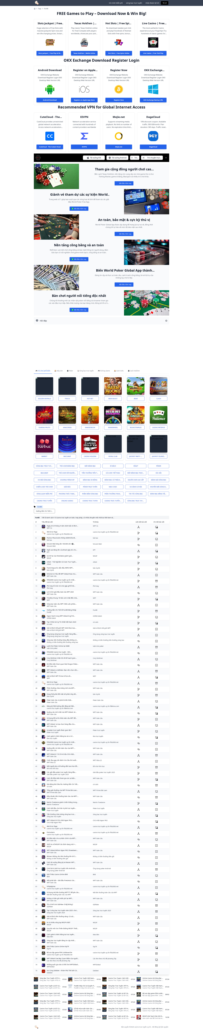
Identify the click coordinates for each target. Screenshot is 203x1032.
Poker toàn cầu (52, 702)
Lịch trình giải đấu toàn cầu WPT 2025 (60, 592)
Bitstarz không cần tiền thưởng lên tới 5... (61, 856)
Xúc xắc (159, 473)
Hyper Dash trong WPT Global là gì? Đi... (61, 616)
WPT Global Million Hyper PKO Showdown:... (62, 850)
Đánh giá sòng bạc (158, 480)
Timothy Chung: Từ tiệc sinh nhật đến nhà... (62, 598)
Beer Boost (112, 399)
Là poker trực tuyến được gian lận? (59, 730)
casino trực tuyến (44, 501)
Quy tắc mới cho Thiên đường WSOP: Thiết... (62, 928)
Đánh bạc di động (90, 480)
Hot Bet (90, 399)
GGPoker (50, 907)
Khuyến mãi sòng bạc (158, 487)
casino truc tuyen (90, 501)
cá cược (49, 624)
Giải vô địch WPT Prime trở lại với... (59, 676)
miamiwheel (113, 427)
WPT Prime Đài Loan (54, 792)
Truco (67, 399)
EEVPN (84, 117)
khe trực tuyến (52, 738)
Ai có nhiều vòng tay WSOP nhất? (58, 922)
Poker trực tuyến (52, 732)
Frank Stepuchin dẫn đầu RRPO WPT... (60, 568)
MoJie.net (119, 117)
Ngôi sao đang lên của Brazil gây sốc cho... (62, 550)
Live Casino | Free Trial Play (153, 23)
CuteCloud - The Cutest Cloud (50, 117)
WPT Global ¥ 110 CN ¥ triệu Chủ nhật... (61, 754)
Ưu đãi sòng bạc (44, 480)
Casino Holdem (90, 456)
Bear (136, 399)
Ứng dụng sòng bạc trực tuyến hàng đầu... (62, 634)
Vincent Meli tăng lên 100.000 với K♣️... (61, 544)
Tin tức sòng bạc (136, 494)
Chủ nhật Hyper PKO (54, 822)
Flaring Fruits (44, 427)
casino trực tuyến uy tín (143, 1027)
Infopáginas (51, 886)
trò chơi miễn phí (116, 3)
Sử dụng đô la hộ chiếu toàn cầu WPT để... (62, 718)
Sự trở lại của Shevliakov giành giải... (60, 556)
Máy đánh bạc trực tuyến (136, 473)
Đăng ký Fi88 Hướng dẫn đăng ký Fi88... (61, 706)
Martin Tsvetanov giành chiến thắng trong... (62, 802)
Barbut (44, 456)
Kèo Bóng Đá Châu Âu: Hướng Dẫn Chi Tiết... (62, 784)
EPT (48, 552)
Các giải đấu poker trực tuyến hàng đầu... (61, 772)
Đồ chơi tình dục (53, 768)
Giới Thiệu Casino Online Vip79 (58, 946)
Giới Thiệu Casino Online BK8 (57, 874)
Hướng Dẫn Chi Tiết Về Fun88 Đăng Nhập (61, 610)
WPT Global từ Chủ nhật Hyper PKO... (60, 820)
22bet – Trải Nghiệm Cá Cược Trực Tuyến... (62, 562)
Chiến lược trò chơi (44, 487)
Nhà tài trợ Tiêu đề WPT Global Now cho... (62, 574)
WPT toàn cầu (51, 576)
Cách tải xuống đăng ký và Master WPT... (61, 862)
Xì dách (113, 466)
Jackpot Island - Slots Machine (159, 456)
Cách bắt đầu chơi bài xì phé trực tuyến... (61, 808)
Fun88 (46, 9)
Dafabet (49, 973)
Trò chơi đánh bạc (67, 466)
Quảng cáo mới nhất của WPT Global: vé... (62, 712)
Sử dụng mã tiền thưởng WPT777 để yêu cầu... (63, 892)
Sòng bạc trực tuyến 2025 (56, 913)
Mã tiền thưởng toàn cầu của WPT (59, 895)
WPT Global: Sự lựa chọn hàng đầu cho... (61, 724)
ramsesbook (90, 427)
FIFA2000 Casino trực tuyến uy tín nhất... (61, 580)
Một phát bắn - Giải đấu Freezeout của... (61, 880)
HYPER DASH (51, 618)
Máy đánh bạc (90, 466)
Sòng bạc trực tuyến (44, 466)
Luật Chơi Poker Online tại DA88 (58, 646)
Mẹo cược (113, 487)
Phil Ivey (50, 588)
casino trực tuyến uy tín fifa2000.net (59, 534)
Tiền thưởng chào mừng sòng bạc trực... (61, 814)
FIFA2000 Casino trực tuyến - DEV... (59, 652)
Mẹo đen (50, 937)
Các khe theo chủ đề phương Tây (58, 961)
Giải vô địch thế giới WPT (55, 630)
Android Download (50, 70)
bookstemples (135, 427)
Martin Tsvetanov (53, 804)
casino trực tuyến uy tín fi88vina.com (60, 708)
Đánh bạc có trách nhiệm (114, 480)
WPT (48, 600)
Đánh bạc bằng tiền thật (159, 494)
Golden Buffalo (44, 399)
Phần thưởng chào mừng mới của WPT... (61, 688)
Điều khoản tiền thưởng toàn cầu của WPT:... (62, 796)
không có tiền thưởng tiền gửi (57, 859)
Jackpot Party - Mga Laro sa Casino (137, 456)
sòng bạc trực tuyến (134, 3)
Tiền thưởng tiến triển (91, 473)
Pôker (158, 466)
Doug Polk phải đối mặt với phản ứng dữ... (62, 694)
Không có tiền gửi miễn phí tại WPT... (60, 898)
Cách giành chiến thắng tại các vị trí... (60, 736)
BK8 (48, 877)
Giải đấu (67, 487)
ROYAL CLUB (113, 456)
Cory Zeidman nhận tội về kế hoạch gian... (62, 658)
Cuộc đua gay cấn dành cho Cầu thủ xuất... (62, 760)
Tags (39, 9)
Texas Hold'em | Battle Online (84, 23)
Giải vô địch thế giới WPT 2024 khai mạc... (61, 628)
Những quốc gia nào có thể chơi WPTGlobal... (63, 964)
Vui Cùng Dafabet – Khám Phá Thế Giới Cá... (62, 970)
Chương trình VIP (67, 480)
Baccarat (67, 456)
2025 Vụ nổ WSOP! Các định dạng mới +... (61, 844)
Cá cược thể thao (113, 473)
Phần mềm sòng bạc (90, 494)
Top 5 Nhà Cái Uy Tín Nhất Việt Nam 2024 (61, 622)
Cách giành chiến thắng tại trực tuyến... (61, 934)
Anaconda (67, 427)
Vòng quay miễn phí (44, 494)
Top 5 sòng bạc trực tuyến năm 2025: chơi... (62, 910)
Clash (158, 399)
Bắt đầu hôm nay (124, 183)
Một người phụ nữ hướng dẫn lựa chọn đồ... (62, 766)
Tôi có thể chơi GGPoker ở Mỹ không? (60, 904)
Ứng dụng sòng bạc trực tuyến (58, 636)
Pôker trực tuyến (90, 487)
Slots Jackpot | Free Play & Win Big (50, 23)
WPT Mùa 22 (51, 762)
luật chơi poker (52, 648)
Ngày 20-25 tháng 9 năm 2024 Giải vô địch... (62, 526)
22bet (49, 564)
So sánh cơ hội (136, 487)
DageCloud (153, 117)
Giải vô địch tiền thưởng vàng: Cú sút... (61, 916)
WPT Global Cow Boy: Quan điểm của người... (63, 958)
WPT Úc (49, 528)
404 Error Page (52, 532)
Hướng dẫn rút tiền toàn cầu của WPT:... (61, 748)
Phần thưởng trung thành (114, 494)
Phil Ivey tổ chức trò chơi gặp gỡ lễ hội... (61, 586)
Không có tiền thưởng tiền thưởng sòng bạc (62, 642)
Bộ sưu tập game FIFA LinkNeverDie (59, 952)
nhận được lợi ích (152, 3)
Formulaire (51, 832)
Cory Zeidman (52, 660)
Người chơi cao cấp (136, 480)
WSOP (49, 558)
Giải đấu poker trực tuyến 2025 (58, 774)
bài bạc (49, 540)
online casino (67, 501)
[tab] (43, 371)
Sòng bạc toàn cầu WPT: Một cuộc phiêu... (62, 604)
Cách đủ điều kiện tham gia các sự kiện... (61, 778)
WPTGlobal (50, 967)
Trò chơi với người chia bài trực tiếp (68, 473)
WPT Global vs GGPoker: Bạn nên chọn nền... (62, 670)
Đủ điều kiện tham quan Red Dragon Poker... (62, 664)
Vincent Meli (51, 546)
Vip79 (49, 949)
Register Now (118, 70)
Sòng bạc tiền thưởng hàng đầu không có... (62, 640)
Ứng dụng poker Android (56, 871)
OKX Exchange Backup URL (153, 70)
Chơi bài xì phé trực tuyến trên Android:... (61, 868)
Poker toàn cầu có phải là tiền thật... (59, 700)
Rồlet (136, 466)
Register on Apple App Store (84, 70)
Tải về (165, 3)
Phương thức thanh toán (68, 494)
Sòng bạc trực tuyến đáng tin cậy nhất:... (61, 940)
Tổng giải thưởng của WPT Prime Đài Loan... (62, 790)
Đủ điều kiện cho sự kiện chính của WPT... (61, 838)
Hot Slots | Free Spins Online (118, 23)
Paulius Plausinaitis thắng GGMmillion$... (61, 538)
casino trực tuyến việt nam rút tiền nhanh (114, 501)
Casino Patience (158, 427)
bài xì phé (50, 570)
